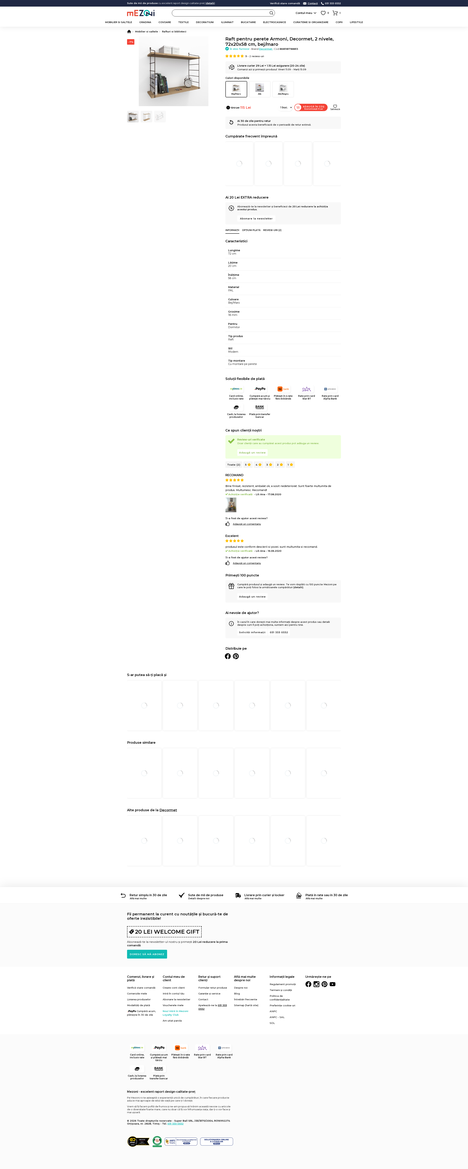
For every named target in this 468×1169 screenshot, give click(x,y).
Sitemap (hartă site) (246, 1005)
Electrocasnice (274, 22)
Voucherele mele (173, 1005)
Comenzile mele (137, 993)
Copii (339, 22)
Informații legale (282, 976)
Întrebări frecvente (245, 999)
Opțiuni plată (251, 230)
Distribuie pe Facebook (228, 656)
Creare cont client (174, 987)
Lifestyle (356, 22)
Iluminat (227, 22)
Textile (183, 22)
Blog (237, 993)
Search (271, 13)
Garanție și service (209, 993)
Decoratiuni (205, 22)
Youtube (332, 984)
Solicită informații (252, 632)
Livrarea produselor (139, 999)
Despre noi (241, 987)
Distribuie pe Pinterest (236, 656)
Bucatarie (248, 22)
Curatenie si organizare (310, 22)
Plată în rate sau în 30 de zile (326, 895)
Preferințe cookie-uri (282, 1005)
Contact (313, 3)
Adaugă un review (252, 452)
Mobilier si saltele (118, 22)
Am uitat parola (172, 1020)
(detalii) (298, 587)
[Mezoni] (129, 31)
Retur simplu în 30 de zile (148, 895)
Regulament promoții (283, 984)
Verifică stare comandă (285, 3)
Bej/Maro (236, 94)
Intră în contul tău (173, 993)
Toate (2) (233, 464)
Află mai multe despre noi (245, 978)
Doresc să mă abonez (147, 954)
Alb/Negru (283, 94)
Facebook (308, 984)
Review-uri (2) (272, 230)
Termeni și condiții (281, 990)
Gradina (145, 22)
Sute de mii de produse (205, 895)
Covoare (164, 22)
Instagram (316, 984)
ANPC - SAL (277, 1017)
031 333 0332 (333, 3)
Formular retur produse (212, 987)
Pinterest (324, 984)
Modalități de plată (138, 1005)
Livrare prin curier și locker (264, 895)
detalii (210, 3)
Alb (259, 94)
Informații (232, 230)
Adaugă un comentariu (247, 523)
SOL (272, 1023)
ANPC (273, 1011)
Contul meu (304, 13)
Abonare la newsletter (256, 218)
